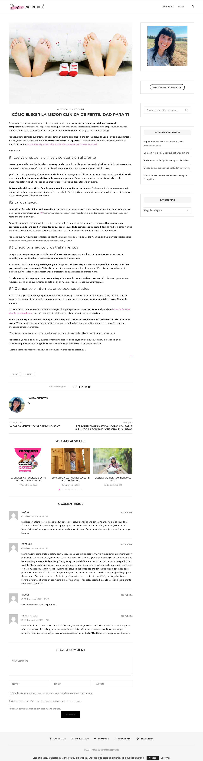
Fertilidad (27, 374)
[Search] (192, 6)
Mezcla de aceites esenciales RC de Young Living (167, 167)
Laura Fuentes (38, 398)
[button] (13, 469)
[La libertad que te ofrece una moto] (112, 461)
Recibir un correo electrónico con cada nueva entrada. (35, 708)
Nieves (25, 594)
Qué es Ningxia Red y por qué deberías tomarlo (166, 152)
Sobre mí (168, 6)
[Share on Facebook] (79, 386)
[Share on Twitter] (82, 386)
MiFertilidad (29, 615)
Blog (181, 6)
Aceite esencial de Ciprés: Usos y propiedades (166, 160)
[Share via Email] (89, 386)
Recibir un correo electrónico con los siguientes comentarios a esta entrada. (45, 701)
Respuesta (126, 512)
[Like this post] (76, 386)
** (131, 356)
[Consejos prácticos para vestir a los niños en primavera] (70, 461)
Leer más (165, 758)
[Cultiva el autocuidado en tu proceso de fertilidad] (28, 461)
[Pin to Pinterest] (86, 386)
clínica (14, 374)
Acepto (152, 757)
